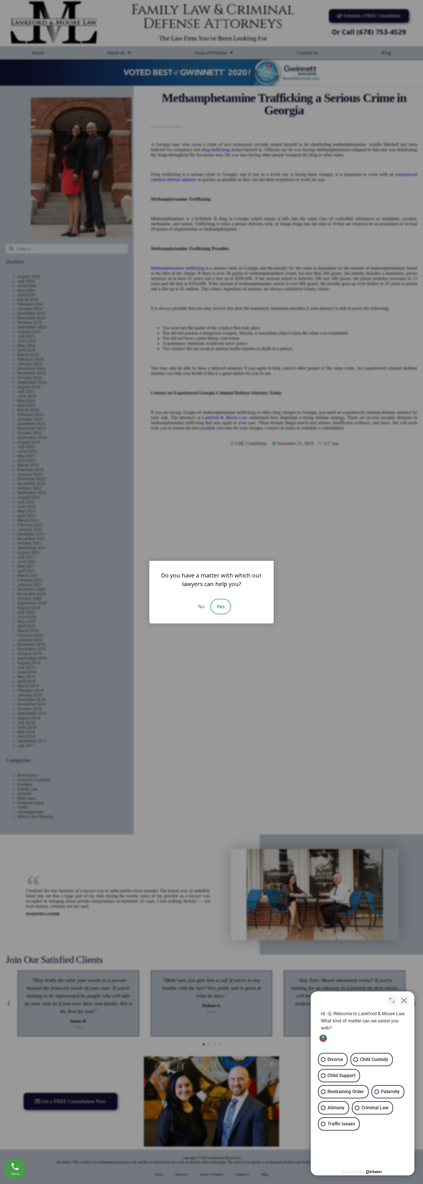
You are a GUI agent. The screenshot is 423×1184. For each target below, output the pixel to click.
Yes (221, 606)
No (201, 606)
